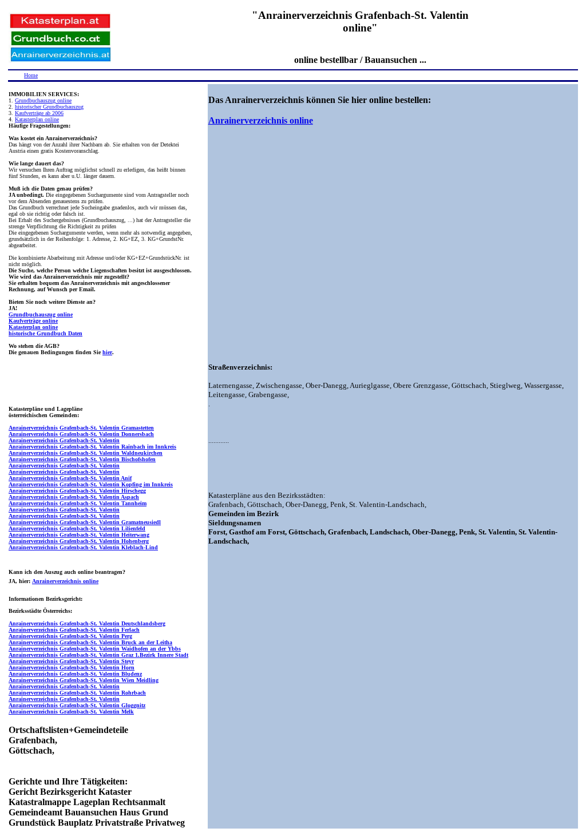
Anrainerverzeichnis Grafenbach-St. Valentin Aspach (74, 497)
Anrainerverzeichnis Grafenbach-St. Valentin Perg (70, 636)
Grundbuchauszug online (43, 100)
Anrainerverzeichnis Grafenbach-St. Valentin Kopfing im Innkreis (91, 484)
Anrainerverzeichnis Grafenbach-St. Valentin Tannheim (77, 503)
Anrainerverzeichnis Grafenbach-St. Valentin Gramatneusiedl (85, 522)
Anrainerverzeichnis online (65, 581)
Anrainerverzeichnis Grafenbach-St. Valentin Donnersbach (81, 434)
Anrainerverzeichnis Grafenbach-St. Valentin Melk (71, 711)
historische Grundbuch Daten (45, 333)
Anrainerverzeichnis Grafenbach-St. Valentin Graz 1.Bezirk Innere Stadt (98, 655)
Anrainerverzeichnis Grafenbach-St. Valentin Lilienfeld (77, 528)
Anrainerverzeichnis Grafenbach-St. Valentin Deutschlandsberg (87, 623)
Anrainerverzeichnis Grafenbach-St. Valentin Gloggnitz (77, 705)
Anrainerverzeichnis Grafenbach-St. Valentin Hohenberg (79, 541)
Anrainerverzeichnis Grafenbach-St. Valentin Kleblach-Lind (83, 547)
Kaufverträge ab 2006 (39, 113)
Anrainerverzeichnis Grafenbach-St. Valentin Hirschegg (77, 491)
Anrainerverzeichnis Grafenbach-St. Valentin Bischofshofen (82, 459)
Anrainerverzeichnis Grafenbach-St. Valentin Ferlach (74, 630)
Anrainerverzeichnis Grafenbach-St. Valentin (64, 440)
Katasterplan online (37, 119)
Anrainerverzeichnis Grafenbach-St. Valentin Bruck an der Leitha (90, 642)
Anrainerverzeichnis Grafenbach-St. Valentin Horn (71, 667)
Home (31, 75)
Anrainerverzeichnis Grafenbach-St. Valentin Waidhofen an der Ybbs (95, 648)
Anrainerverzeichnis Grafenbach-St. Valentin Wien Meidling (84, 680)
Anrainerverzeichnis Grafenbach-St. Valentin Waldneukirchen (86, 453)
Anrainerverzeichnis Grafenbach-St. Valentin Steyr (71, 661)
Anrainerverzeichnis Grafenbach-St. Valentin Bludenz (75, 674)
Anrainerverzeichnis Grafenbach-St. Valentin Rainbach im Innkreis (92, 446)
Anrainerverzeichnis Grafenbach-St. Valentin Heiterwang (79, 535)
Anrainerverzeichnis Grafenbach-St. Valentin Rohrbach (77, 693)
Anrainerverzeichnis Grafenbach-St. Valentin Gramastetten (81, 428)
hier (107, 352)
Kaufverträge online (33, 321)
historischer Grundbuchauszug (49, 107)
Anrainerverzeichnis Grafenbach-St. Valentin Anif (70, 478)
